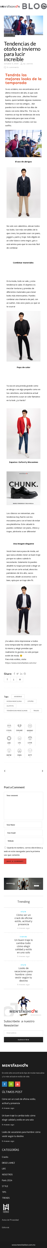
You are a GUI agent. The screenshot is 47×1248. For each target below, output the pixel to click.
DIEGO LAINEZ (8, 1163)
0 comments (13, 67)
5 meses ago (23, 956)
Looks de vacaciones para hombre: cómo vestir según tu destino (23, 974)
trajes (36, 711)
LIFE (4, 1168)
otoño (31, 701)
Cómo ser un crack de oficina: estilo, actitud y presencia (23, 919)
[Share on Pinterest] (25, 673)
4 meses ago (23, 928)
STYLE (5, 1186)
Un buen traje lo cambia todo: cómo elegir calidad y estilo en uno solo (23, 946)
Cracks (5, 1157)
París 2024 (7, 1180)
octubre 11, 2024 (11, 64)
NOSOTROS (7, 1174)
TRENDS (6, 1198)
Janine (29, 64)
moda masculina (14, 701)
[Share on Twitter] (17, 673)
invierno (18, 697)
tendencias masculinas (17, 711)
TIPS (4, 1192)
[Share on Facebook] (14, 673)
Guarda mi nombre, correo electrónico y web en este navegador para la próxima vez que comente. (23, 851)
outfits (10, 706)
